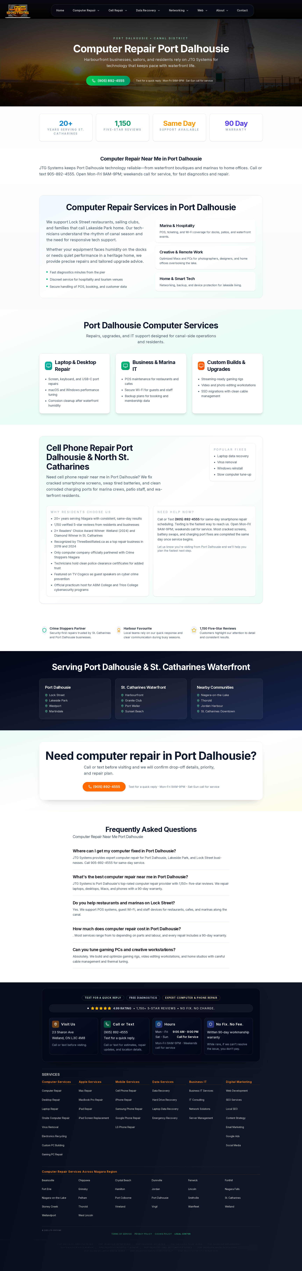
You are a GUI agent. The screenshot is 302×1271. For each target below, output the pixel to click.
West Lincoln (85, 1215)
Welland (229, 1206)
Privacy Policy (143, 1234)
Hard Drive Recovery (164, 1099)
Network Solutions (199, 1108)
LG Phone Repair (125, 1127)
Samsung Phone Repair (129, 1108)
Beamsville (48, 1180)
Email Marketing (235, 1127)
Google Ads (233, 1136)
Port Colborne (123, 1197)
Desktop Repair (51, 1099)
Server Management (201, 1117)
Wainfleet (193, 1206)
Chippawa (84, 1180)
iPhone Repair (124, 1099)
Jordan (156, 1189)
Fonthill (229, 1180)
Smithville (193, 1197)
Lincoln (192, 1189)
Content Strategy (236, 1117)
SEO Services (234, 1099)
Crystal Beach (123, 1180)
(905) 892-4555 (111, 81)
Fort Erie (46, 1189)
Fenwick (193, 1180)
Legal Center (183, 1234)
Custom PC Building (53, 1145)
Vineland (120, 1206)
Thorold (83, 1206)
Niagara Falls (232, 1189)
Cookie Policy (163, 1234)
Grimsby (83, 1189)
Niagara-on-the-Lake (54, 1197)
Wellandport (49, 1215)
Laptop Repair (50, 1108)
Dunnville (157, 1180)
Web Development (237, 1090)
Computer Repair (52, 1090)
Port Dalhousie (160, 1197)
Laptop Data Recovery (165, 1108)
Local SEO (232, 1108)
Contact (242, 10)
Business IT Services (201, 1090)
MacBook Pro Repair (91, 1099)
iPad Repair (85, 1108)
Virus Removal (50, 1127)
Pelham (82, 1197)
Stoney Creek (50, 1206)
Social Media (233, 1145)
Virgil (154, 1206)
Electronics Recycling (54, 1136)
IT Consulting (196, 1099)
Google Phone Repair (128, 1117)
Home (60, 10)
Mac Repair (85, 1090)
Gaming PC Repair (52, 1154)
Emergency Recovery (165, 1117)
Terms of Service (121, 1234)
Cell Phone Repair (126, 1090)
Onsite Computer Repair (56, 1117)
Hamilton (120, 1189)
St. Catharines (233, 1197)
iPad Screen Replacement (94, 1117)
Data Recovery (161, 1090)
